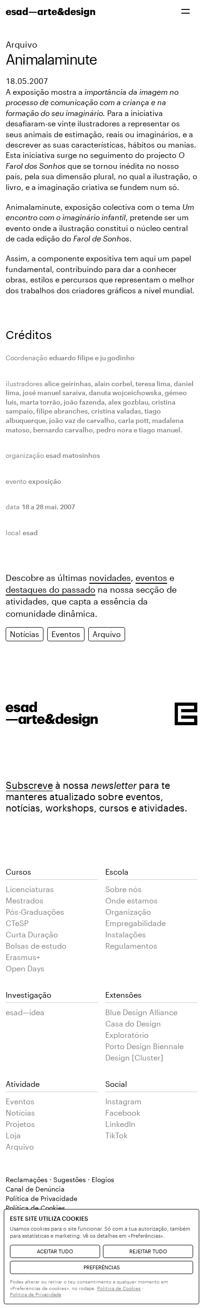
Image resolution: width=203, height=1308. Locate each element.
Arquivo (21, 44)
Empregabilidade (135, 923)
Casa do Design (133, 1023)
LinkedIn (120, 1123)
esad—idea (25, 1012)
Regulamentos (131, 945)
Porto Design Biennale (144, 1046)
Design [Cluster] (134, 1057)
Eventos (65, 633)
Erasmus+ (23, 956)
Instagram (123, 1101)
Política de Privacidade (41, 1198)
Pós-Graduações (35, 911)
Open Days (25, 968)
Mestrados (24, 900)
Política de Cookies (119, 1288)
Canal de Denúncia (35, 1189)
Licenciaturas (30, 889)
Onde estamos (131, 900)
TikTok (116, 1135)
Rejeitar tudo (148, 1251)
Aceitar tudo (55, 1251)
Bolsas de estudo (36, 945)
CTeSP (17, 923)
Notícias (24, 633)
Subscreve (29, 785)
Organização (128, 911)
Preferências (102, 1267)
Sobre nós (123, 889)
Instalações (125, 934)
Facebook (122, 1112)
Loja (13, 1135)
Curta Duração (32, 934)
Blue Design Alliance (141, 1012)
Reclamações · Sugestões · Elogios (60, 1180)
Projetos (20, 1123)
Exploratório (127, 1034)
